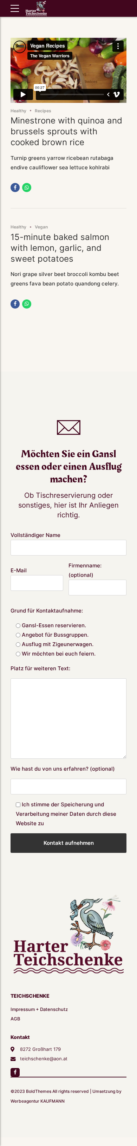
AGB (15, 1018)
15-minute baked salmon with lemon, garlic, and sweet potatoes (60, 248)
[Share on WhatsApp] (26, 187)
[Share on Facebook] (15, 187)
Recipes (43, 110)
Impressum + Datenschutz (39, 1009)
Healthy (18, 110)
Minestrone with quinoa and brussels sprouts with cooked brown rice (66, 131)
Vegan (41, 226)
